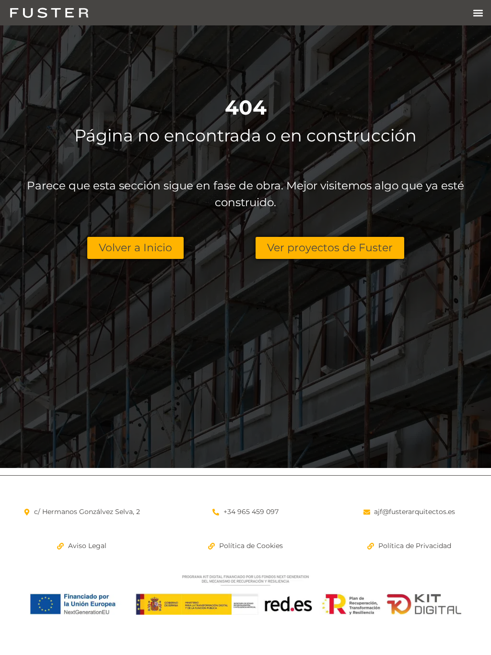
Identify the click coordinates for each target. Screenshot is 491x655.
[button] (478, 13)
